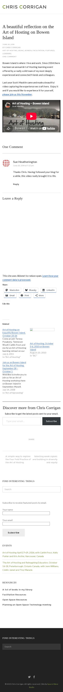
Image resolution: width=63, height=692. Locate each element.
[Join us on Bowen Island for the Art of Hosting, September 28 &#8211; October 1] (16, 377)
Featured (50, 51)
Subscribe (51, 421)
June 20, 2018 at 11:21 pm (23, 166)
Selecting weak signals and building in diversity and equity (45, 459)
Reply (16, 184)
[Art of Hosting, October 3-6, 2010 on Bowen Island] (42, 335)
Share (32, 439)
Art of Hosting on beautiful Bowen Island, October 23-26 (13, 332)
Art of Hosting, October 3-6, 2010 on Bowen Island (41, 346)
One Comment (9, 57)
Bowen (28, 51)
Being (21, 51)
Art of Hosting (9, 51)
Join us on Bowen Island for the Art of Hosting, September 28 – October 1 (14, 367)
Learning (6, 54)
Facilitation (38, 51)
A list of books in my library (17, 590)
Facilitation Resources (14, 595)
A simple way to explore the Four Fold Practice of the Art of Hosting (18, 459)
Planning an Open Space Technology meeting (26, 605)
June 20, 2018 (8, 45)
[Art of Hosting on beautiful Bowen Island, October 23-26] (16, 343)
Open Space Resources (14, 600)
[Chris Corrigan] (31, 7)
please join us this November (17, 94)
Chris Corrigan (13, 48)
